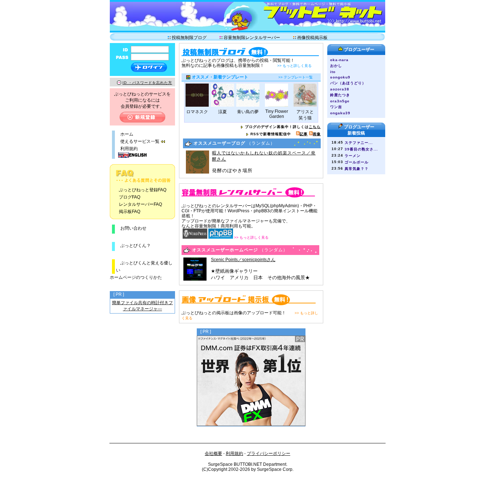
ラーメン (353, 156)
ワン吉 (336, 107)
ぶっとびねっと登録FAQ (142, 189)
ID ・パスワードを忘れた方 (147, 83)
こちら (315, 127)
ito (333, 72)
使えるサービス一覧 (139, 141)
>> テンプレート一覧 (295, 77)
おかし (336, 66)
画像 (317, 134)
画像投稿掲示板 (312, 37)
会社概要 (213, 453)
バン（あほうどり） (350, 83)
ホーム (126, 134)
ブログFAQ (129, 197)
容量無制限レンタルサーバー (252, 37)
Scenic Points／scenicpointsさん (243, 259)
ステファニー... (359, 143)
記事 (304, 134)
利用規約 (129, 148)
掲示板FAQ (129, 211)
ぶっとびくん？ (133, 245)
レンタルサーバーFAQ (140, 204)
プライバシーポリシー (268, 453)
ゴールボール (357, 162)
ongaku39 (340, 113)
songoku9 (340, 77)
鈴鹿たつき (340, 95)
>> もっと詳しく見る (294, 66)
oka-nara (339, 60)
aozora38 (339, 89)
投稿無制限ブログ (189, 37)
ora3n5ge (340, 101)
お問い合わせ (133, 228)
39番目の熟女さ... (361, 149)
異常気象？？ (357, 169)
